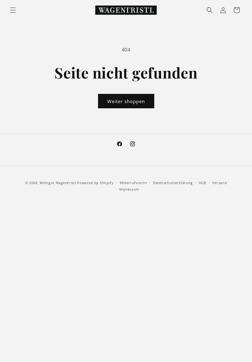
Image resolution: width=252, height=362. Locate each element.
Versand (219, 182)
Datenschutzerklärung (173, 182)
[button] (13, 10)
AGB (202, 182)
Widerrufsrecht (133, 182)
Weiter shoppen (126, 101)
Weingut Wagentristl (58, 182)
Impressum (129, 189)
